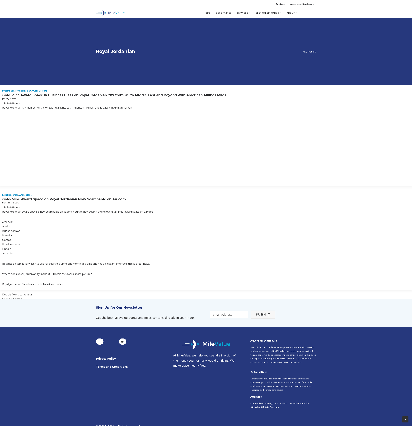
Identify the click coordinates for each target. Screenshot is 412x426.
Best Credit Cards (267, 13)
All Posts (309, 52)
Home (207, 13)
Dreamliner (8, 90)
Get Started (224, 13)
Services (242, 13)
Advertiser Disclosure (302, 4)
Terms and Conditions (112, 367)
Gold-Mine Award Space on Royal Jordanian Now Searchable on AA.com (64, 199)
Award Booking (39, 90)
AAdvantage (25, 194)
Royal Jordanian (23, 90)
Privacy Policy (106, 358)
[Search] (314, 14)
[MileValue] (110, 13)
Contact (280, 4)
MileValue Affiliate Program (264, 407)
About (291, 13)
